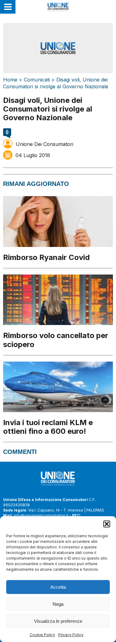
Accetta (58, 587)
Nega (58, 604)
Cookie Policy (42, 634)
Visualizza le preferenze (58, 621)
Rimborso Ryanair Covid (46, 257)
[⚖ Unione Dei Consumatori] (58, 7)
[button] (107, 524)
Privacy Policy (71, 634)
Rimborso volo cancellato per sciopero (55, 340)
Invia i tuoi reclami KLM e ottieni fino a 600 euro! (48, 427)
